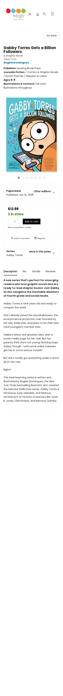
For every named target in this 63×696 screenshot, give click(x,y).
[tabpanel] (31, 345)
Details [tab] (36, 271)
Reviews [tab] (50, 271)
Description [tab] (10, 271)
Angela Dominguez (16, 62)
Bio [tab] (24, 271)
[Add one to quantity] (19, 221)
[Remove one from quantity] (10, 221)
